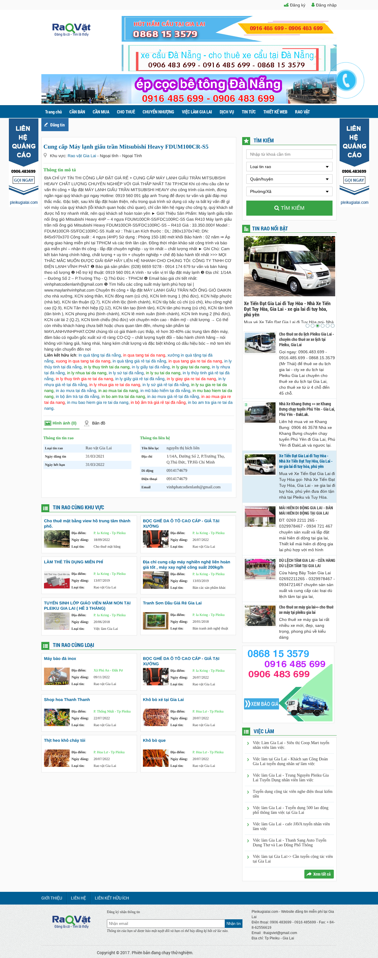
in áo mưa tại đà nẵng (76, 390)
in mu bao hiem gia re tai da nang (97, 402)
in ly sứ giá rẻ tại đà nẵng (165, 384)
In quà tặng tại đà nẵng (100, 355)
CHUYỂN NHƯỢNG (158, 112)
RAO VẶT (302, 112)
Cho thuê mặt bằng (107, 546)
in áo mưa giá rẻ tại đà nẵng (173, 396)
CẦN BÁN (77, 112)
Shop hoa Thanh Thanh (67, 699)
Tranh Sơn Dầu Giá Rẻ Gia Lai (172, 603)
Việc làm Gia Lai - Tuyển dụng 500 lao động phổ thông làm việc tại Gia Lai (290, 810)
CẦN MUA (101, 112)
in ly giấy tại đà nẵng (151, 367)
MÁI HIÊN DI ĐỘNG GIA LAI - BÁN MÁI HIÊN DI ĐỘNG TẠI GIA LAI (325, 306)
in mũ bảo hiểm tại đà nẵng (165, 390)
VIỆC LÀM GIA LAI (197, 112)
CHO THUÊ (126, 112)
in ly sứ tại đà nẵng (126, 372)
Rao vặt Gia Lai (82, 155)
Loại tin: (77, 546)
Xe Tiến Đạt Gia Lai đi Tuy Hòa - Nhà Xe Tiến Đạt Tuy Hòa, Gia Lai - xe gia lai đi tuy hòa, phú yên (306, 461)
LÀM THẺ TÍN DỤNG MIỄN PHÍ (73, 561)
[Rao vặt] (71, 34)
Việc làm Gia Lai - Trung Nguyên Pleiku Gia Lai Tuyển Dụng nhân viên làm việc (291, 777)
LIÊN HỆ (78, 898)
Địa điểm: (78, 533)
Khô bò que (154, 740)
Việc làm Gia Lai (106, 629)
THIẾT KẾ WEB (275, 112)
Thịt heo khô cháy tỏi (64, 740)
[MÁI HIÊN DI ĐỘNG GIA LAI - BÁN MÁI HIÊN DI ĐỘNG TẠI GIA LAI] (260, 516)
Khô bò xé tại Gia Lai (163, 699)
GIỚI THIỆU (51, 898)
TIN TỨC (249, 112)
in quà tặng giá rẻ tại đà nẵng (139, 361)
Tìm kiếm (291, 208)
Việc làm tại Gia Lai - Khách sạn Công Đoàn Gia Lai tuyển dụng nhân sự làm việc (290, 761)
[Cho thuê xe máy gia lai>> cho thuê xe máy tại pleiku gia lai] (260, 615)
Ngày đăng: (80, 540)
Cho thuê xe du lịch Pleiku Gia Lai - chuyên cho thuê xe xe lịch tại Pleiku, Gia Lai (306, 339)
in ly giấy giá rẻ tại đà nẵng (140, 378)
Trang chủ (53, 112)
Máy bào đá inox (60, 658)
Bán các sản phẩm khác (209, 587)
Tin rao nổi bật (270, 228)
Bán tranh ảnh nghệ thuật (210, 628)
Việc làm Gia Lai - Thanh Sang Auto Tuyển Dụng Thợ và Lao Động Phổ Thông (289, 842)
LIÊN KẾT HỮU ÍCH (112, 898)
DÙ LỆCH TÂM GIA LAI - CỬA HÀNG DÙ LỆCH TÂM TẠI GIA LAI (307, 563)
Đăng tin (57, 125)
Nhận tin (234, 923)
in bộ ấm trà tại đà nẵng (77, 396)
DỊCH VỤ (227, 112)
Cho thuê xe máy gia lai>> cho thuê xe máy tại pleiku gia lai (306, 609)
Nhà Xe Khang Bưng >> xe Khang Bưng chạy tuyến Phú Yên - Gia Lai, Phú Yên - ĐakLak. (307, 409)
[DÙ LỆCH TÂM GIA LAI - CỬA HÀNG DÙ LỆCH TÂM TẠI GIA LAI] (260, 569)
